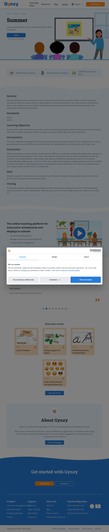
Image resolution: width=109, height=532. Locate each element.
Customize (53, 280)
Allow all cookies (85, 280)
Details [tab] (54, 257)
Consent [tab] (22, 257)
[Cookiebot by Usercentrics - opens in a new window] (91, 250)
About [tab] (86, 257)
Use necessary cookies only (23, 280)
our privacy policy (72, 270)
